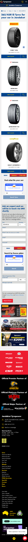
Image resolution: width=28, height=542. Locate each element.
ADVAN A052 (14, 88)
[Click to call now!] (22, 2)
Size (3, 222)
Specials (4, 480)
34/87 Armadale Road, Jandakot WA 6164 (14, 420)
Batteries (4, 472)
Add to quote (10, 56)
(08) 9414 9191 (10, 424)
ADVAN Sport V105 (14, 126)
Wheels (4, 464)
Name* (4, 227)
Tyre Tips (4, 462)
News (3, 486)
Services (4, 470)
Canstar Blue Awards (7, 503)
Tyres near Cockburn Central (9, 497)
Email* (4, 237)
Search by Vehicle (6, 454)
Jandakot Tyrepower (15, 5)
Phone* (10, 232)
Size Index (4, 491)
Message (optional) (7, 282)
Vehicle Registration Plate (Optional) (8, 276)
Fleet (3, 484)
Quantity (21, 222)
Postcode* (5, 242)
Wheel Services (6, 476)
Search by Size (6, 456)
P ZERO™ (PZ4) (14, 50)
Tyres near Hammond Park (8, 499)
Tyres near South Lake (7, 501)
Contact (4, 482)
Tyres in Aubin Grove (7, 495)
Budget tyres (5, 505)
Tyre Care (4, 460)
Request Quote (7, 300)
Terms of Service (20, 295)
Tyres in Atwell (5, 493)
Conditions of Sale (20, 534)
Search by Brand (6, 458)
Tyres (3, 452)
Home (4, 11)
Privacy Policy (9, 295)
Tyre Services (5, 474)
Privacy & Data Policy (10, 534)
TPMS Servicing (6, 478)
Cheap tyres (5, 507)
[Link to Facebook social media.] (14, 538)
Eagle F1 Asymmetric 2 (14, 165)
